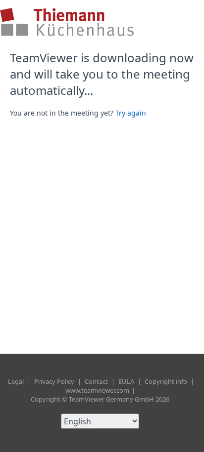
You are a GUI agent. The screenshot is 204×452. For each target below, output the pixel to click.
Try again (130, 113)
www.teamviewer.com (98, 390)
